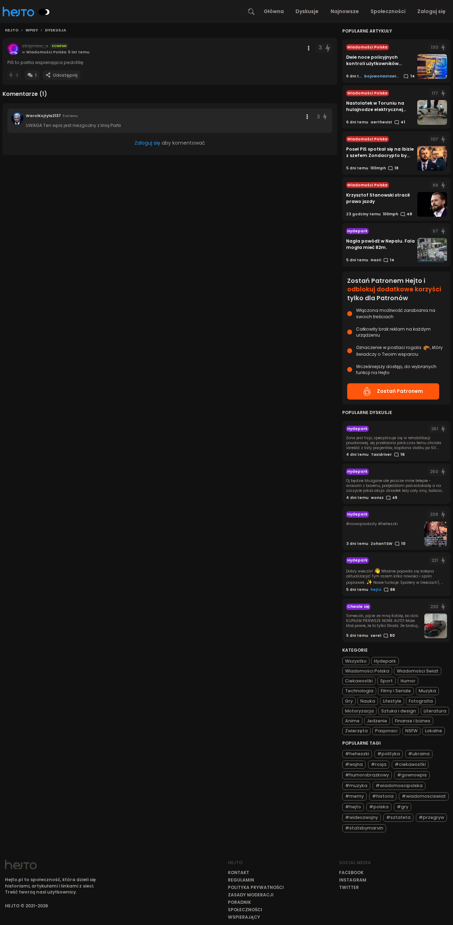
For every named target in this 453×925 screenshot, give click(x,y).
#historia (383, 796)
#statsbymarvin (364, 828)
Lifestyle (392, 701)
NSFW (411, 731)
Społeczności (388, 11)
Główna (274, 11)
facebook (351, 872)
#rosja (378, 764)
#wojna (354, 764)
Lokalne (433, 731)
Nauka (367, 701)
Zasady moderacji (251, 895)
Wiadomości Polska (367, 671)
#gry (402, 807)
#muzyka (356, 786)
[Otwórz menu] (309, 48)
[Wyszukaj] (251, 11)
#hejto (353, 807)
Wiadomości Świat (417, 671)
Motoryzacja (359, 711)
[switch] (44, 12)
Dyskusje (307, 11)
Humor (408, 681)
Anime (352, 721)
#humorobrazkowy (367, 775)
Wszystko (356, 661)
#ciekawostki (410, 764)
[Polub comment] (325, 116)
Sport (386, 681)
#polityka (388, 754)
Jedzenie (377, 721)
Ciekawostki (359, 681)
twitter (349, 887)
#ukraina (419, 754)
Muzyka (427, 691)
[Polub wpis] (328, 48)
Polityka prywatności (256, 887)
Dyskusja (55, 30)
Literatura (435, 711)
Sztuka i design (398, 711)
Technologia (359, 691)
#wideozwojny (361, 817)
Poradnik (239, 902)
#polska (379, 807)
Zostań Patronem (400, 391)
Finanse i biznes (412, 721)
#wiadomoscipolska (399, 786)
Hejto (11, 30)
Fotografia (421, 701)
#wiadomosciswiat (424, 796)
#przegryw (431, 817)
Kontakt (238, 872)
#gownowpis (412, 775)
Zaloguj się (431, 11)
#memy (354, 796)
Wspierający (244, 917)
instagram (352, 880)
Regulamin (241, 880)
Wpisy (31, 30)
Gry (349, 701)
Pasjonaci (386, 731)
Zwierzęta (356, 731)
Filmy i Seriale (396, 691)
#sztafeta (398, 817)
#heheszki (357, 754)
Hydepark (385, 661)
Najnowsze (345, 11)
